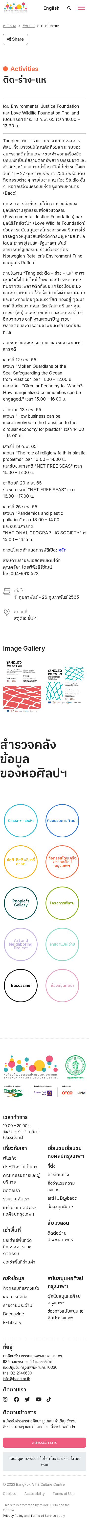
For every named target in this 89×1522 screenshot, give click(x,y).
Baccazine (13, 1313)
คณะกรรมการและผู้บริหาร (21, 1178)
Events (28, 25)
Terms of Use (64, 1493)
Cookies (10, 1493)
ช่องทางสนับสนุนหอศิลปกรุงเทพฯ (65, 1314)
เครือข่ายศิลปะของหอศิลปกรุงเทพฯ (20, 1211)
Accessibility (34, 1493)
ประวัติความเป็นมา (20, 1166)
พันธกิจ (10, 1158)
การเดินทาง (58, 1174)
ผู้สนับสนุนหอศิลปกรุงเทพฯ (64, 1299)
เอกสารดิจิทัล (15, 1296)
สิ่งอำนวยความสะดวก (61, 1186)
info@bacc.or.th (16, 1378)
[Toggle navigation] (81, 8)
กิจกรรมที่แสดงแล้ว (21, 1288)
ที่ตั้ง (51, 1166)
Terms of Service (43, 1516)
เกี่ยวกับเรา (15, 1148)
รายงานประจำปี (17, 1305)
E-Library (12, 1322)
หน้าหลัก (9, 25)
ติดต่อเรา (11, 1190)
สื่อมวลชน (58, 1223)
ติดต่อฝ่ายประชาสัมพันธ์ (60, 1236)
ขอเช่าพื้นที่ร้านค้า (19, 1261)
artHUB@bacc (62, 1198)
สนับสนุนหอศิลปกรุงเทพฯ (65, 1282)
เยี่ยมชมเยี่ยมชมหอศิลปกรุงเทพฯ (65, 1152)
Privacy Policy (13, 1516)
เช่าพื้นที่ (12, 1230)
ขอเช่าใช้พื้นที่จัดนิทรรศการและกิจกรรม (17, 1247)
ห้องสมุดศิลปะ (60, 1206)
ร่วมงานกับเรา (16, 1198)
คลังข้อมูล (13, 1278)
